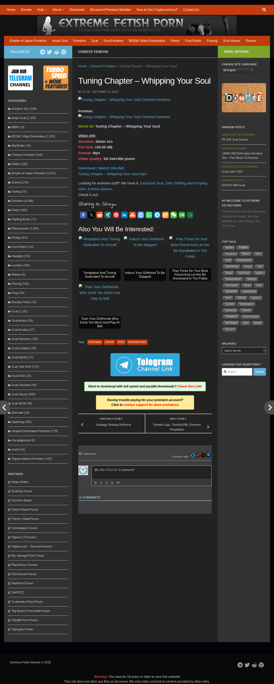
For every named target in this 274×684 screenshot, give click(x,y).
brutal (258, 323)
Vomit (15, 449)
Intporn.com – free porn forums (32, 546)
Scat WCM (19, 403)
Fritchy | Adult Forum (25, 518)
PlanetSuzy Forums (25, 564)
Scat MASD (19, 357)
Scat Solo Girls (21, 366)
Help (40, 9)
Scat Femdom (113, 40)
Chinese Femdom (93, 51)
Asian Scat (60, 40)
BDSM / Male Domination (147, 40)
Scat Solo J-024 (232, 171)
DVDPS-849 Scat (233, 185)
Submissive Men (137, 342)
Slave (245, 253)
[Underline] (107, 482)
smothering (232, 266)
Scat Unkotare (21, 385)
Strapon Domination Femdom (31, 431)
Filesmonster (20, 228)
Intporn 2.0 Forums (24, 537)
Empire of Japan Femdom (28, 40)
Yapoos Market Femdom (28, 458)
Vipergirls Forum (22, 629)
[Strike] (112, 482)
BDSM (229, 247)
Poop (15, 293)
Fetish (175, 40)
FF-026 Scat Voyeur (235, 139)
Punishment (244, 260)
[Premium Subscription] (63, 52)
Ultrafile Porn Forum (25, 620)
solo (260, 267)
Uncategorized (21, 440)
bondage (231, 323)
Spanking (18, 421)
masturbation (233, 279)
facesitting (249, 291)
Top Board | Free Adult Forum (31, 611)
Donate (26, 9)
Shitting (251, 279)
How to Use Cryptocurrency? (157, 9)
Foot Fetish (193, 40)
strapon (259, 273)
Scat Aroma (19, 320)
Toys (258, 254)
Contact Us (191, 9)
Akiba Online (20, 482)
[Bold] (95, 482)
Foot (259, 285)
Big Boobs (18, 145)
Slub (86, 91)
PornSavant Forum (24, 574)
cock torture (231, 285)
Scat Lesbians (21, 348)
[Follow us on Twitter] (49, 52)
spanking (231, 310)
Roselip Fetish (21, 302)
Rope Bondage (251, 317)
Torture (246, 310)
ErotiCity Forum (22, 491)
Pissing (212, 40)
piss (246, 323)
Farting (16, 191)
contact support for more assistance (151, 404)
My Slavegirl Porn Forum (28, 555)
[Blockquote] (118, 482)
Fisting (16, 237)
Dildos (16, 164)
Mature (16, 274)
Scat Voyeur (231, 40)
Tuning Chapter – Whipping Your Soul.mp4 (112, 174)
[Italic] (101, 482)
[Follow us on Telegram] (42, 52)
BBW (15, 127)
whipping (256, 298)
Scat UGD (18, 375)
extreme (109, 342)
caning (241, 297)
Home (11, 9)
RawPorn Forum (22, 583)
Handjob (17, 256)
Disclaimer (77, 9)
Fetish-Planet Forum (25, 509)
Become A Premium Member (110, 9)
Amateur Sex (20, 108)
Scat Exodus (20, 329)
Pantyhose (231, 254)
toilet (228, 298)
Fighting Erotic (21, 219)
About (57, 9)
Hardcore (230, 329)
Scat (94, 40)
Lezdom (17, 265)
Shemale (17, 412)
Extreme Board (21, 500)
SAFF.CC (18, 592)
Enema (251, 40)
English (231, 70)
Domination (95, 342)
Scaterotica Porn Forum (27, 601)
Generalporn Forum (24, 528)
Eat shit (230, 304)
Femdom (79, 40)
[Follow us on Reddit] (56, 52)
